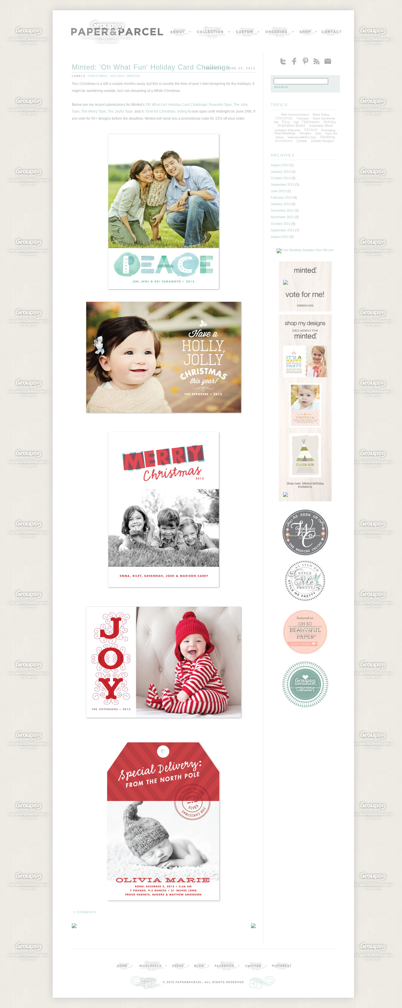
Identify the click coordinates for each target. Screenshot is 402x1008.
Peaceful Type (220, 105)
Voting (182, 111)
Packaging (328, 130)
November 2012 (282, 217)
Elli (276, 122)
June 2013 (278, 191)
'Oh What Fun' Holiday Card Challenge (176, 105)
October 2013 (280, 178)
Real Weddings (285, 133)
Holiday (117, 76)
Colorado (303, 118)
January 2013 (280, 204)
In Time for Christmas (158, 111)
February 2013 (281, 197)
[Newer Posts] (253, 927)
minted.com (305, 305)
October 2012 (280, 223)
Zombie (301, 141)
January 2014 (280, 171)
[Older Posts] (74, 927)
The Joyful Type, (121, 111)
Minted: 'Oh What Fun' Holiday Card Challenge (151, 67)
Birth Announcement (295, 114)
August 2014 (280, 165)
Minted (133, 76)
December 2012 (282, 210)
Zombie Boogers (322, 141)
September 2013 (282, 184)
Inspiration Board (291, 125)
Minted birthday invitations (311, 485)
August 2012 (280, 236)
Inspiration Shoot (321, 125)
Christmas (98, 76)
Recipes (305, 133)
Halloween (311, 122)
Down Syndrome (324, 118)
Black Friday (321, 114)
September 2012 (282, 230)
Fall (296, 122)
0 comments (85, 912)
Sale (318, 133)
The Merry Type (93, 111)
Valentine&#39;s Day (302, 137)
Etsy (286, 122)
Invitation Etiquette (287, 130)
